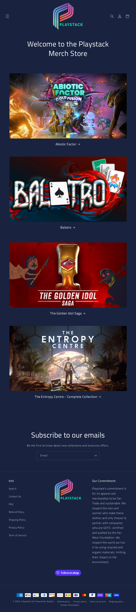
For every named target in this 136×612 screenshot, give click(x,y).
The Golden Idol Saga (66, 313)
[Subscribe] (95, 455)
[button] (7, 16)
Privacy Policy (16, 527)
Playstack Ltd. (27, 601)
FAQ (11, 504)
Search (13, 489)
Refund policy (63, 601)
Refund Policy (16, 512)
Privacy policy (79, 601)
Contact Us (15, 496)
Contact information (69, 605)
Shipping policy (116, 601)
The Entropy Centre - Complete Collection (66, 397)
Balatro (65, 227)
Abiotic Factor (66, 144)
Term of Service (18, 535)
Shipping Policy (17, 520)
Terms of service (98, 601)
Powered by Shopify (44, 601)
